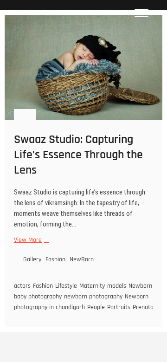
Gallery (32, 259)
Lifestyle (66, 286)
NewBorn (82, 259)
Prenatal (144, 307)
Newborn (140, 286)
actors (22, 286)
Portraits (118, 307)
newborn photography (93, 296)
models (116, 286)
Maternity (92, 286)
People (96, 307)
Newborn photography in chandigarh (81, 301)
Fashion (55, 259)
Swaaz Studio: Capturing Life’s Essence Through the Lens (78, 155)
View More (30, 240)
